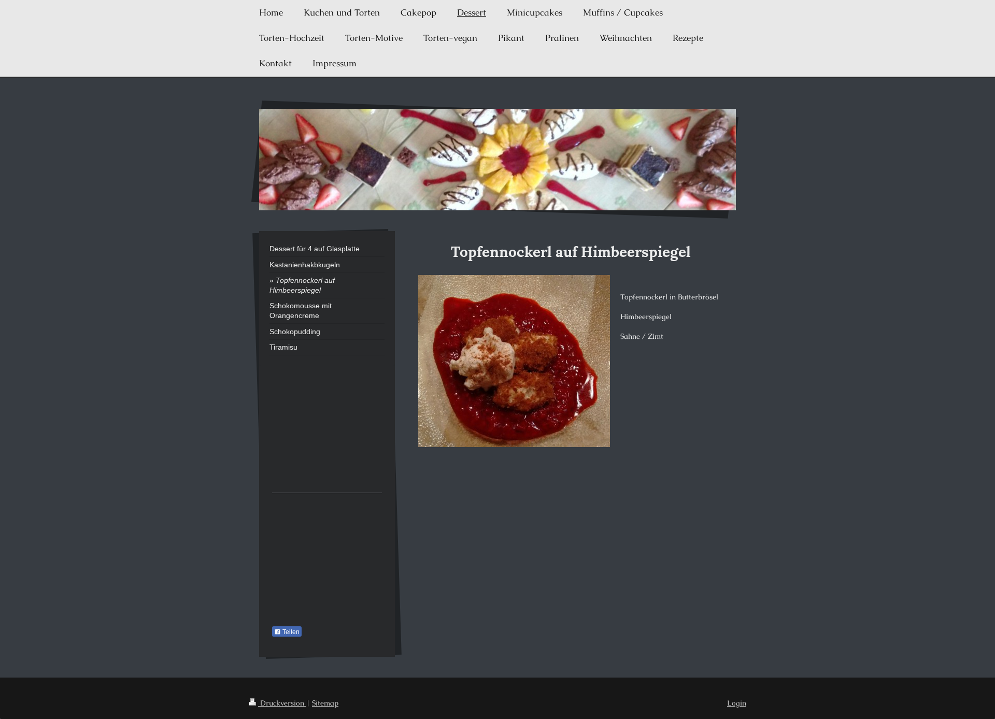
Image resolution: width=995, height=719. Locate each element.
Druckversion (282, 703)
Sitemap (325, 703)
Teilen (290, 632)
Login (736, 703)
